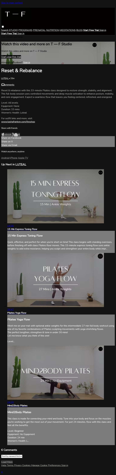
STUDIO (13, 30)
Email (17, 134)
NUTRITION (52, 30)
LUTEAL (5, 78)
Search (5, 30)
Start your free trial (11, 56)
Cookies (26, 465)
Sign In (20, 33)
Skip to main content (12, 3)
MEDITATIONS (68, 30)
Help (4, 465)
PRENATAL (39, 30)
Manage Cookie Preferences (46, 465)
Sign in (102, 30)
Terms (10, 465)
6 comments (7, 84)
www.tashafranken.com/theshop (18, 121)
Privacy (18, 465)
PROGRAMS (25, 30)
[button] (3, 27)
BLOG (79, 30)
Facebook (6, 134)
